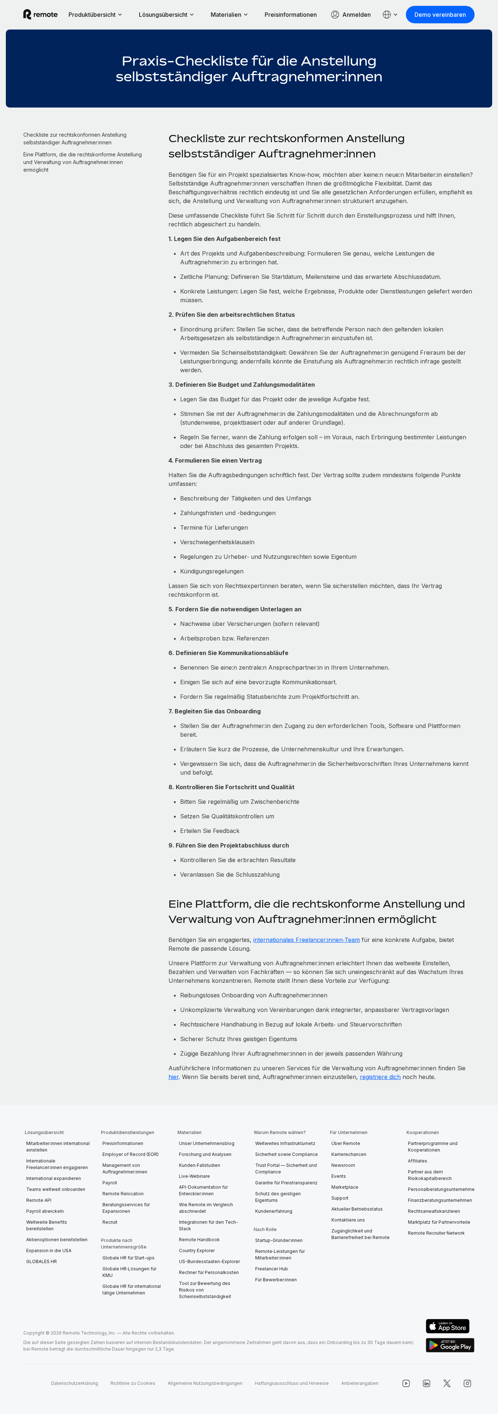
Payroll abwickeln (45, 1211)
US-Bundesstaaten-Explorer (209, 1261)
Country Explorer (197, 1250)
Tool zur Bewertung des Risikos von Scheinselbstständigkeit (205, 1290)
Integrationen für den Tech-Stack (208, 1225)
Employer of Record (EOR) (130, 1154)
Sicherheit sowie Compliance (286, 1154)
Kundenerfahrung (273, 1211)
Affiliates (417, 1161)
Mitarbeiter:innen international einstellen (58, 1147)
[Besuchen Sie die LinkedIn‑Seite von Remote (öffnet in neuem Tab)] (426, 1383)
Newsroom (343, 1165)
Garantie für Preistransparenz (286, 1182)
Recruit (109, 1222)
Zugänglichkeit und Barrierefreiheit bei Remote (360, 1234)
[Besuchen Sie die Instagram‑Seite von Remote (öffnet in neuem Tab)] (467, 1383)
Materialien (226, 14)
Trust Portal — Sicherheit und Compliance (286, 1168)
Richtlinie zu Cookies (132, 1383)
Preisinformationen (291, 14)
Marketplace (344, 1187)
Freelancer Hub (271, 1268)
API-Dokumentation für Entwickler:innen (203, 1190)
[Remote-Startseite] (40, 14)
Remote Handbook (199, 1239)
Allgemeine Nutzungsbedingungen (205, 1383)
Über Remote (345, 1143)
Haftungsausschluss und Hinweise (292, 1383)
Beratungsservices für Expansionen (126, 1208)
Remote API (38, 1200)
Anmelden (356, 14)
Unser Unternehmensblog (206, 1143)
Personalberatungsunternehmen (441, 1189)
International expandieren (53, 1178)
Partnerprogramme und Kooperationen (433, 1147)
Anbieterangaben (359, 1383)
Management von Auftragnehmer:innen (124, 1168)
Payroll (109, 1182)
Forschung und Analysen (205, 1154)
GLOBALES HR (41, 1261)
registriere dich (380, 1076)
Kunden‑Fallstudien (199, 1165)
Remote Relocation (123, 1193)
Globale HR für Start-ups (128, 1258)
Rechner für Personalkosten (209, 1272)
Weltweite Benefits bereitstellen (46, 1225)
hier (173, 1076)
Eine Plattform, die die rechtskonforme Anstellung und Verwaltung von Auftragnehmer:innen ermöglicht (82, 162)
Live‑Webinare (194, 1176)
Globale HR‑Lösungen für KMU (129, 1272)
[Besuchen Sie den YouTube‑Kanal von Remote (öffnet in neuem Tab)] (406, 1383)
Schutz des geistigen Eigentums (278, 1197)
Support (340, 1198)
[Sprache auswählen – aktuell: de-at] (390, 14)
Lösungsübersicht (163, 14)
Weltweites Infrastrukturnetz (285, 1143)
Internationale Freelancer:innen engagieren (57, 1164)
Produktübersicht (92, 14)
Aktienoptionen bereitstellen (56, 1239)
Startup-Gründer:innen (279, 1240)
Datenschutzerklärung (74, 1383)
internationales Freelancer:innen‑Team (306, 939)
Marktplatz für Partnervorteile (439, 1222)
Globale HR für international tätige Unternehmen (131, 1289)
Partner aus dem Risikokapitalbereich (430, 1175)
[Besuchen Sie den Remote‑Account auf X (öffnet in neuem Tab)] (447, 1383)
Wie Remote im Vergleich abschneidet (206, 1208)
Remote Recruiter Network (436, 1233)
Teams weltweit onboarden (55, 1189)
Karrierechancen (348, 1154)
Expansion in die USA (48, 1250)
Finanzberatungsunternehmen (440, 1200)
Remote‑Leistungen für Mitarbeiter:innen (280, 1255)
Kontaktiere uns (348, 1220)
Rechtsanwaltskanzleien (434, 1211)
